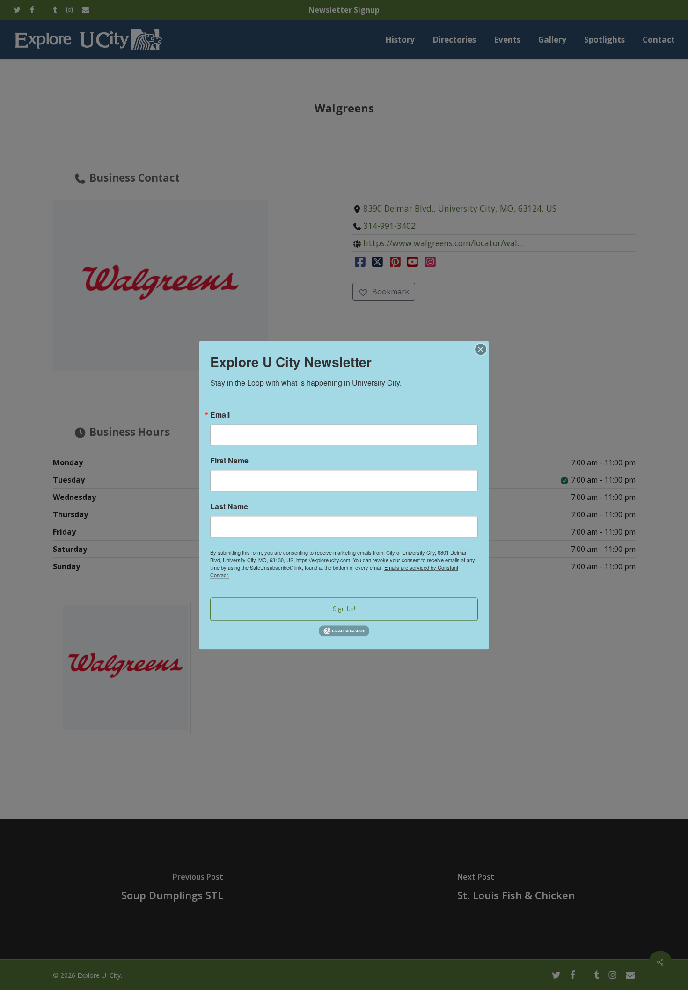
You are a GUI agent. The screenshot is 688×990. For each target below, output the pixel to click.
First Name (229, 460)
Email (220, 414)
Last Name (229, 506)
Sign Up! (344, 609)
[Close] (480, 349)
